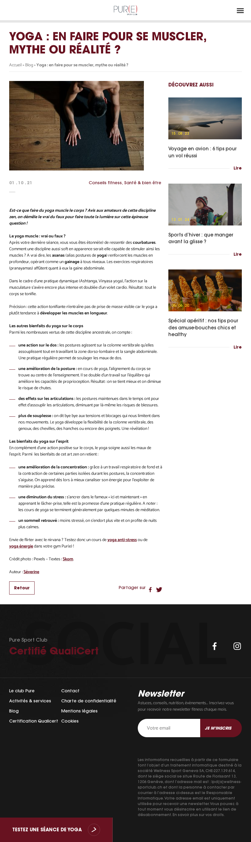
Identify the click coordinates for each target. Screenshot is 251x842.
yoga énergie (21, 546)
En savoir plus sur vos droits (198, 814)
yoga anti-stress (122, 540)
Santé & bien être (142, 182)
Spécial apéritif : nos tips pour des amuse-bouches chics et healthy (203, 327)
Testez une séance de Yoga (47, 830)
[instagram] (237, 646)
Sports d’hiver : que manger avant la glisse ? (200, 238)
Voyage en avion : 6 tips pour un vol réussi (202, 152)
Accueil (15, 65)
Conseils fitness (105, 182)
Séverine (31, 572)
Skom (68, 559)
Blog (29, 65)
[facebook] (214, 646)
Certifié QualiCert (54, 650)
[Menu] (240, 10)
